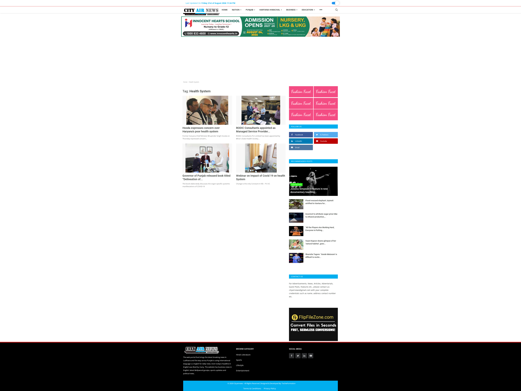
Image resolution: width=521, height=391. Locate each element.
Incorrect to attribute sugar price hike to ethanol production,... (321, 215)
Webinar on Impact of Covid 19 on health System (260, 177)
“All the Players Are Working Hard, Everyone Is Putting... (319, 228)
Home (225, 9)
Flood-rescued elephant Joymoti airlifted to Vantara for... (319, 201)
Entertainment (242, 370)
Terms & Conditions (252, 388)
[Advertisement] (260, 57)
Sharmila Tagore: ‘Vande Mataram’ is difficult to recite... (321, 255)
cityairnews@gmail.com (299, 290)
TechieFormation (289, 383)
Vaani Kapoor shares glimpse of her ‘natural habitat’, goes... (320, 242)
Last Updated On (210, 3)
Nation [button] (236, 9)
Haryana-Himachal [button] (270, 9)
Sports (239, 360)
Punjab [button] (250, 9)
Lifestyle (240, 365)
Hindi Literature (243, 354)
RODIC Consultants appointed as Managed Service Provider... (255, 129)
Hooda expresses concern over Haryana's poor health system (201, 129)
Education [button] (308, 9)
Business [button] (291, 9)
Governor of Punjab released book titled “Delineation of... (206, 177)
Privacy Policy (270, 388)
